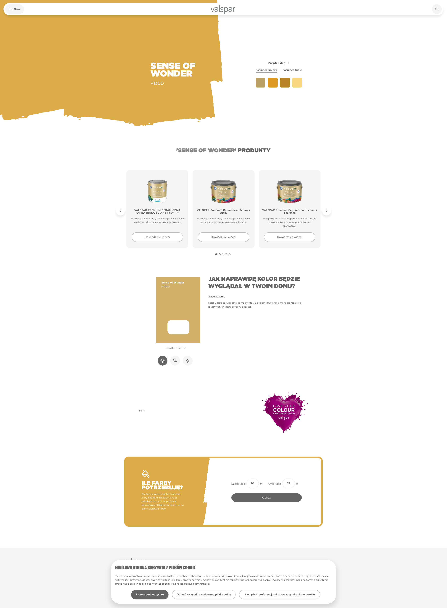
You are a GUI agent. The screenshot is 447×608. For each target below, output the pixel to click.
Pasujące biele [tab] (292, 70)
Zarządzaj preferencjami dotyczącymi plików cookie (279, 594)
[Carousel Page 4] (226, 254)
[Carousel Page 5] (229, 254)
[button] (14, 9)
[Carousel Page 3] (223, 254)
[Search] (437, 9)
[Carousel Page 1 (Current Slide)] (216, 254)
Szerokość (238, 483)
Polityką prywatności (197, 583)
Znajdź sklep (276, 63)
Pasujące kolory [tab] (266, 70)
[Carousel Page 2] (220, 254)
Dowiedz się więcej (157, 237)
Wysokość (274, 483)
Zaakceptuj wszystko (150, 594)
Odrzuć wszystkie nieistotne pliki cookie (204, 594)
